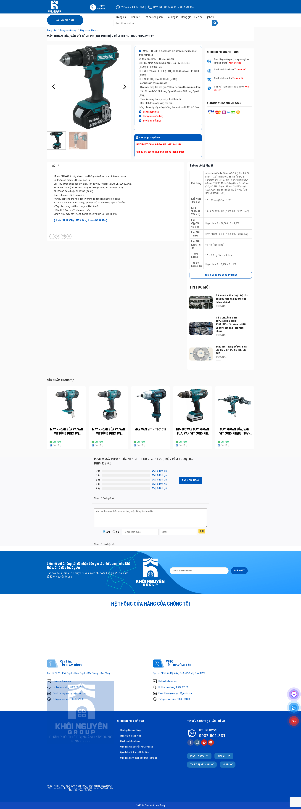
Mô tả (56, 165)
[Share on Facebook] (52, 236)
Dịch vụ (210, 17)
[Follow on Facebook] (190, 742)
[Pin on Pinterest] (69, 236)
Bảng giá (186, 17)
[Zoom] (51, 125)
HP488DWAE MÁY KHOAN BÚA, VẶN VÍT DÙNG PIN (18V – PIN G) (192, 431)
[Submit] (215, 23)
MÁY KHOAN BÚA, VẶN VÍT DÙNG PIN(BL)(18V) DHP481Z (234, 431)
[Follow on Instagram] (197, 742)
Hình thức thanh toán (130, 735)
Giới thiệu (135, 17)
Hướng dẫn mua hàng (130, 730)
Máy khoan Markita (89, 30)
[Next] (124, 86)
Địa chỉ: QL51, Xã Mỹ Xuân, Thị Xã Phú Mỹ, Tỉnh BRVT (179, 673)
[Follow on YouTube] (211, 742)
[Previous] (54, 86)
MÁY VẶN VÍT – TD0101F (150, 429)
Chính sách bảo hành (130, 741)
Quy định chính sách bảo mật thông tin (138, 757)
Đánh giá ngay (190, 480)
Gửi (202, 531)
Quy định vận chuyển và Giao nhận (136, 746)
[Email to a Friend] (63, 236)
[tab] (115, 166)
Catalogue (172, 17)
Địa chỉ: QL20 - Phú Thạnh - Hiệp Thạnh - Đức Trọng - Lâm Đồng (78, 673)
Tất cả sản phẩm (154, 17)
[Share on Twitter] (57, 236)
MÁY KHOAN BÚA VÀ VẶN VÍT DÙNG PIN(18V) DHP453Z (66, 431)
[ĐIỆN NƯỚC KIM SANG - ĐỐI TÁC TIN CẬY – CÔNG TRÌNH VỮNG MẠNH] (66, 6)
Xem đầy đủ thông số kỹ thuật (221, 274)
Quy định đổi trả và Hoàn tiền (134, 752)
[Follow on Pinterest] (204, 742)
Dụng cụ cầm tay (68, 30)
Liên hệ (198, 17)
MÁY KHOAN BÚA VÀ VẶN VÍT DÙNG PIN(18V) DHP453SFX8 (108, 431)
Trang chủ (121, 17)
